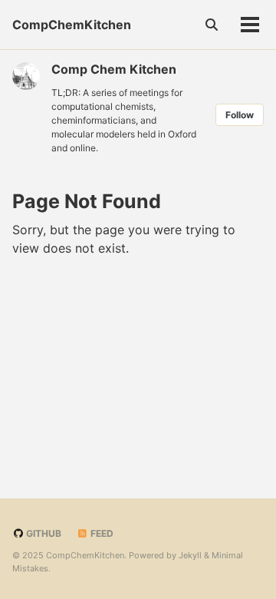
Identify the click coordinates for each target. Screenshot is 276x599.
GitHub (42, 533)
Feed (100, 533)
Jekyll (190, 555)
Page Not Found (86, 201)
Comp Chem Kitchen (113, 69)
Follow (239, 115)
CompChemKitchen (71, 24)
